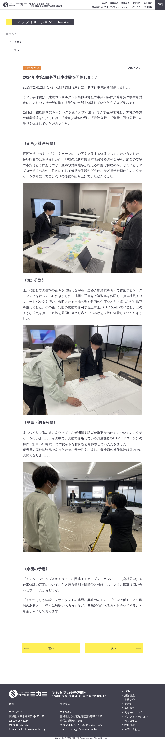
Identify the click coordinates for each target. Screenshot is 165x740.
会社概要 (148, 3)
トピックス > (14, 42)
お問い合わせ (160, 5)
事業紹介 (125, 3)
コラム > (11, 34)
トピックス (32, 68)
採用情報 (148, 7)
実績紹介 (137, 3)
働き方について (99, 7)
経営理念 (114, 3)
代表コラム (136, 7)
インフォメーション (118, 7)
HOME (104, 3)
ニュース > (12, 50)
